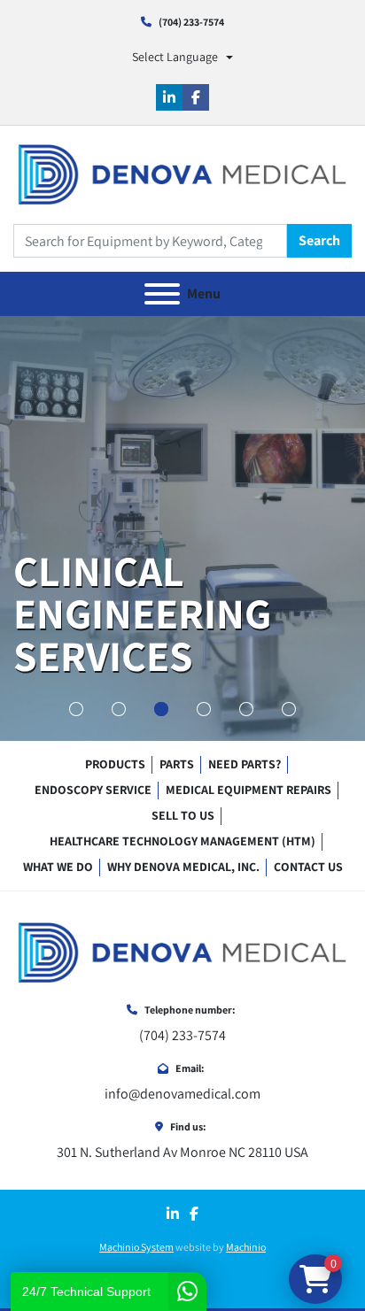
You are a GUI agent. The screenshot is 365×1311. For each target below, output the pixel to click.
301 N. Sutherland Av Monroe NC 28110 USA (182, 1152)
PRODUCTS (115, 764)
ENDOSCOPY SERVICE (93, 790)
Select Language (175, 57)
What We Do (58, 867)
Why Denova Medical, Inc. (183, 867)
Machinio (246, 1246)
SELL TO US (182, 815)
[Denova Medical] (182, 952)
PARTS (176, 764)
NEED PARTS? (244, 764)
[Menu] (162, 294)
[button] (76, 709)
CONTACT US (308, 867)
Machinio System (136, 1246)
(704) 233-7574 (191, 21)
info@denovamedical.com (182, 1093)
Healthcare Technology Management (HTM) (182, 841)
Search (319, 240)
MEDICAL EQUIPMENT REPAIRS (248, 790)
